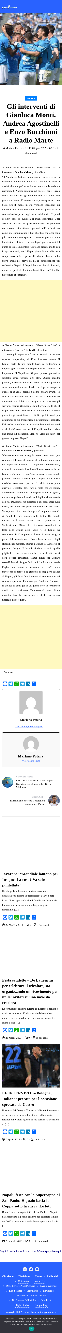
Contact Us (39, 1281)
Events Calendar (48, 1285)
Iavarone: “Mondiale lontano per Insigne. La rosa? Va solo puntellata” (30, 879)
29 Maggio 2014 (14, 924)
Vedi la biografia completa (29, 726)
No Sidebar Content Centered (31, 1295)
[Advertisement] (31, 311)
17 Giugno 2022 (37, 148)
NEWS (31, 98)
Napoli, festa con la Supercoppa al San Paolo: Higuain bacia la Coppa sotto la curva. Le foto (31, 1200)
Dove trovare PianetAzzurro (20, 1285)
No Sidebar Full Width (24, 1300)
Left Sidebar (15, 1290)
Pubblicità (46, 1300)
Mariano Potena (14, 148)
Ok (31, 1329)
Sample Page (41, 1305)
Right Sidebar (22, 1305)
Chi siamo (23, 1281)
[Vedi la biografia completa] (45, 726)
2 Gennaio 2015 (14, 1241)
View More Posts (31, 760)
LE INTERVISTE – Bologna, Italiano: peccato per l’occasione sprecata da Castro (29, 1098)
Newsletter (32, 1290)
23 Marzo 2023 (13, 1037)
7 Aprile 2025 (13, 1139)
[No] (58, 1324)
